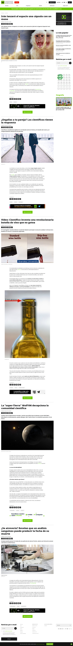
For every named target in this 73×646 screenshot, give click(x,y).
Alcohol (11, 387)
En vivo (16, 2)
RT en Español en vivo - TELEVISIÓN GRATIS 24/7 (62, 23)
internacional (23, 606)
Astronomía (12, 510)
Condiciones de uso (35, 633)
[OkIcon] (66, 2)
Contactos (34, 627)
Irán (11, 102)
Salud (18, 606)
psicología (20, 202)
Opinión (40, 5)
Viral (17, 5)
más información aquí (40, 644)
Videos (21, 628)
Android (45, 625)
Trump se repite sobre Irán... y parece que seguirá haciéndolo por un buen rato (63, 109)
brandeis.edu (7, 359)
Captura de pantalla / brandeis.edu (6, 264)
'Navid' (26, 84)
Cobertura (34, 630)
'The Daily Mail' (33, 583)
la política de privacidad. (63, 65)
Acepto (62, 65)
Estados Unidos (21, 387)
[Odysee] (62, 629)
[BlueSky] (64, 2)
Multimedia (52, 5)
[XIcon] (61, 2)
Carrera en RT (34, 631)
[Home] (2, 2)
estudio (12, 174)
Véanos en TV (52, 2)
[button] (64, 17)
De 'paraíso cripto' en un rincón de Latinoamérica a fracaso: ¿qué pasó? (63, 41)
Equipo (33, 628)
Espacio (15, 102)
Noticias (6, 5)
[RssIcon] (71, 629)
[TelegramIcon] (62, 2)
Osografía (60, 95)
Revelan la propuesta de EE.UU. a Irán (63, 45)
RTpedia (21, 631)
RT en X (9, 639)
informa (19, 269)
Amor (11, 202)
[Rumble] (59, 2)
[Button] (47, 2)
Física (16, 387)
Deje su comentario (27, 112)
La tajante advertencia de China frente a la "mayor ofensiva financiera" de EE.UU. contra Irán (64, 36)
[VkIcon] (57, 2)
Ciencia (15, 202)
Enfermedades (12, 606)
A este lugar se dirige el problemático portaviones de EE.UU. (63, 49)
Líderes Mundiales (23, 633)
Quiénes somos (34, 625)
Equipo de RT (65, 5)
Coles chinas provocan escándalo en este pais (63, 54)
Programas (28, 5)
